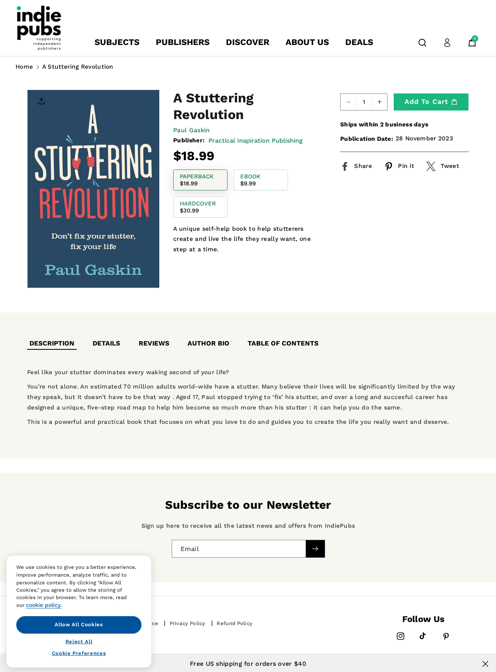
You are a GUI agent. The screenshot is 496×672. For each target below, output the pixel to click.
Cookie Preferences (79, 653)
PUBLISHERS (183, 42)
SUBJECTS (117, 42)
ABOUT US (307, 42)
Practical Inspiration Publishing (255, 140)
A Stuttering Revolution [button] (78, 66)
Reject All (79, 641)
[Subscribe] (315, 548)
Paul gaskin (191, 130)
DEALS (359, 42)
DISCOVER (247, 42)
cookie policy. (44, 605)
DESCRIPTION (51, 343)
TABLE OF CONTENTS (283, 343)
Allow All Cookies (79, 624)
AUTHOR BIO (208, 343)
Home (24, 66)
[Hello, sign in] (447, 42)
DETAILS (106, 343)
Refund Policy (234, 623)
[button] (422, 42)
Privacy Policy (187, 623)
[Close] (485, 664)
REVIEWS (154, 343)
